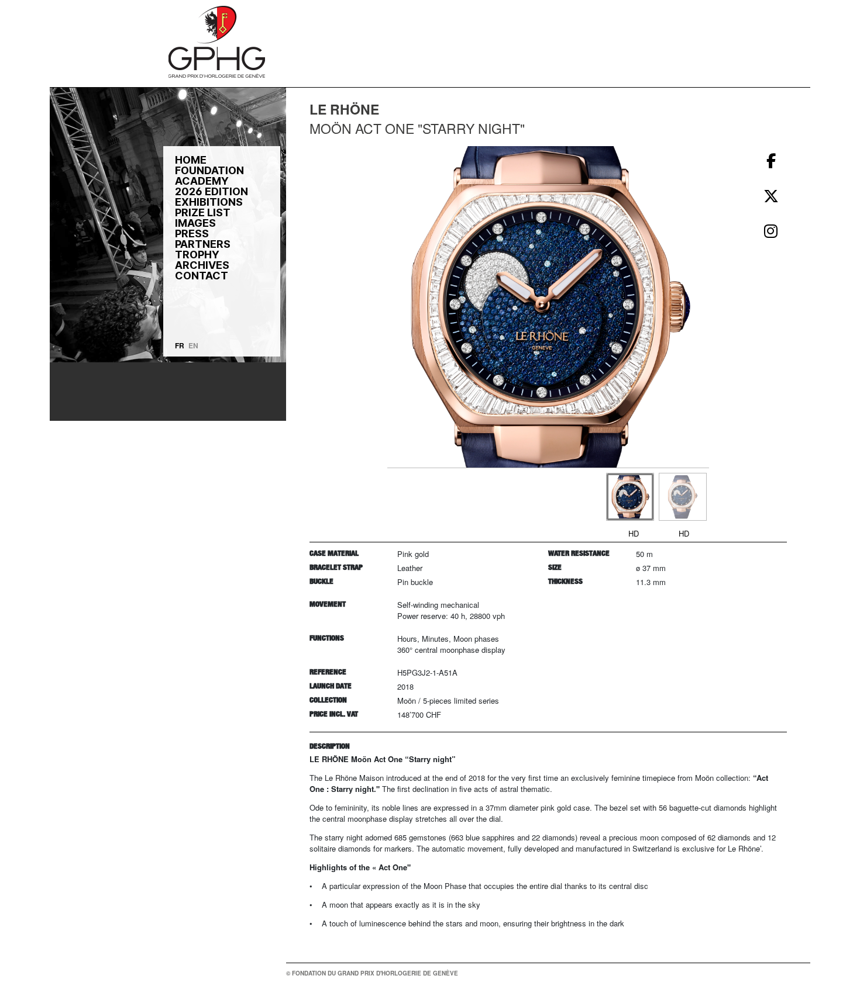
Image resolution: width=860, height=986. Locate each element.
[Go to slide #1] (630, 496)
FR (179, 345)
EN (193, 345)
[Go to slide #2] (682, 496)
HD (633, 533)
